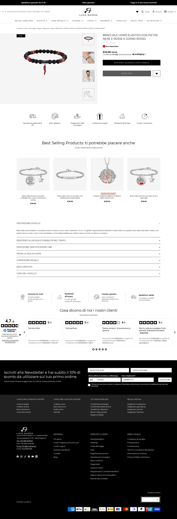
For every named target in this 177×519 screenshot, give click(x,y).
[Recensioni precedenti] (24, 332)
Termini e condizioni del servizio (140, 450)
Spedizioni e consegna (100, 457)
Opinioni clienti (96, 468)
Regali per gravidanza (136, 407)
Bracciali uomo (60, 407)
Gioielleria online (22, 28)
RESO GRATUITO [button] (24, 267)
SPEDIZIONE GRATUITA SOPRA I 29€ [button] (34, 247)
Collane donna (23, 407)
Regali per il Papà (48, 28)
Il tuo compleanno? (128, 376)
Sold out (127, 73)
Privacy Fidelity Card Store (138, 457)
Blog (56, 457)
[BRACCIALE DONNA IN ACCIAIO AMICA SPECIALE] (143, 174)
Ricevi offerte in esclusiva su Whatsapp (103, 376)
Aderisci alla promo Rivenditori (103, 475)
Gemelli (57, 412)
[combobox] (92, 380)
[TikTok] (25, 456)
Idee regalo (32, 28)
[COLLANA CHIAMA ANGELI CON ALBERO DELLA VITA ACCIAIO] (106, 174)
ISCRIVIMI (165, 380)
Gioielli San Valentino (99, 409)
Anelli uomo (58, 409)
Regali (39, 28)
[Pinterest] (29, 456)
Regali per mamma (135, 412)
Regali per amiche (135, 409)
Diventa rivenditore (62, 450)
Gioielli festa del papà (99, 404)
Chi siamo (45, 12)
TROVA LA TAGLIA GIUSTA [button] (29, 254)
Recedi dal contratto (99, 478)
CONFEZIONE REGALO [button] (27, 260)
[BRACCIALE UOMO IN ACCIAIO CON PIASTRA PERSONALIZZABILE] (70, 174)
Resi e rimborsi (96, 461)
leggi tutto (144, 333)
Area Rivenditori (97, 439)
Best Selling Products (62, 143)
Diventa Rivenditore (17, 12)
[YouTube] (33, 456)
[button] (88, 39)
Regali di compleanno (136, 404)
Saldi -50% (137, 21)
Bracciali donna (23, 409)
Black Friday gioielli (98, 412)
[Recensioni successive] (175, 332)
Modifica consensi (154, 493)
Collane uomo (59, 404)
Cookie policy (133, 446)
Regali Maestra (24, 21)
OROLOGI (121, 21)
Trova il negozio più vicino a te (66, 443)
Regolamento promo (99, 453)
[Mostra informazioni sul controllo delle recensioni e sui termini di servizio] (20, 335)
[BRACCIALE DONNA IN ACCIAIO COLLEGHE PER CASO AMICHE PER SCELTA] (33, 174)
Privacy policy (133, 443)
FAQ (92, 450)
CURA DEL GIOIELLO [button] (27, 273)
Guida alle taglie (97, 446)
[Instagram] (21, 456)
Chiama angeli (23, 404)
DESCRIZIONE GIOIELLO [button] (28, 223)
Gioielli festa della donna (100, 407)
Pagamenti (95, 464)
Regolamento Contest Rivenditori (104, 471)
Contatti (57, 453)
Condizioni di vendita (136, 439)
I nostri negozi (59, 446)
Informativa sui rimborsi (137, 453)
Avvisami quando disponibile (131, 63)
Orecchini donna (24, 412)
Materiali (94, 443)
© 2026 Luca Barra (24, 502)
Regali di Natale (97, 415)
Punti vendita (33, 12)
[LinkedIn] (36, 456)
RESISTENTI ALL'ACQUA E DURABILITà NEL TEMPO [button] (41, 240)
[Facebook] (18, 456)
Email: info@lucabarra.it (26, 446)
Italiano (149, 499)
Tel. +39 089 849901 (25, 441)
